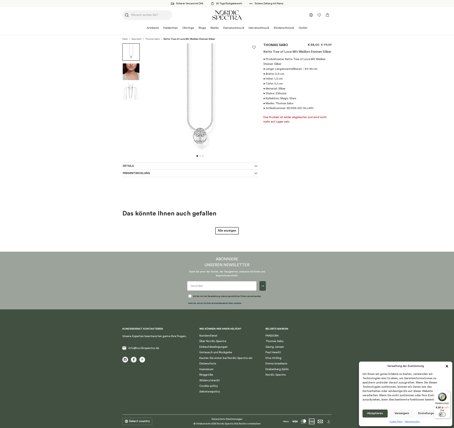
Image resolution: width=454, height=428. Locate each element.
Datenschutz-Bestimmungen (227, 419)
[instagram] (125, 359)
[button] (447, 366)
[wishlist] (319, 15)
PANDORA (272, 335)
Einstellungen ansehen (432, 413)
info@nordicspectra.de (143, 348)
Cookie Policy (396, 422)
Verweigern (402, 413)
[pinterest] (142, 359)
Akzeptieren (375, 413)
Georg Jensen (274, 346)
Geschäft (136, 39)
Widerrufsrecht (209, 380)
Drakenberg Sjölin (277, 369)
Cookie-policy (208, 385)
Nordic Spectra (275, 374)
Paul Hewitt (273, 352)
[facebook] (134, 359)
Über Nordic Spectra (212, 341)
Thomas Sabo (152, 39)
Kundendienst (208, 335)
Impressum (206, 369)
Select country (139, 421)
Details (128, 166)
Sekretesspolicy (412, 422)
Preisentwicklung (136, 173)
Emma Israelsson (276, 363)
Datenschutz (207, 363)
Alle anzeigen (227, 230)
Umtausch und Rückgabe (215, 352)
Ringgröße (206, 374)
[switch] (442, 414)
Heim (125, 39)
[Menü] (448, 393)
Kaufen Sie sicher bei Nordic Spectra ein (225, 358)
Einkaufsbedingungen (213, 346)
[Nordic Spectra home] (227, 15)
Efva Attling (273, 358)
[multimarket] (311, 15)
